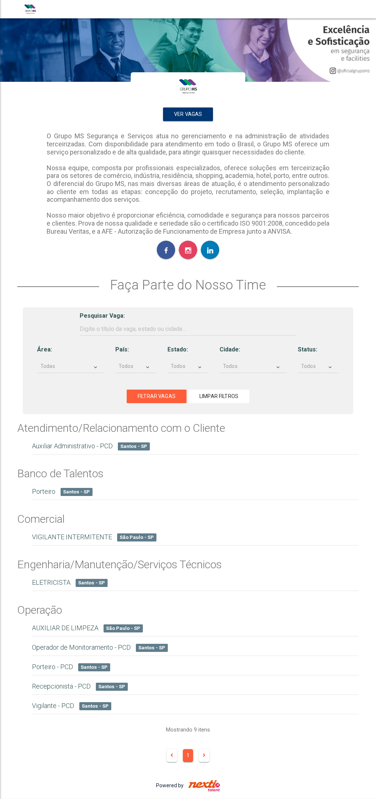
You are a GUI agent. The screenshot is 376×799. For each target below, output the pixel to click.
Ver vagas (188, 114)
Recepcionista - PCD (78, 686)
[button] (71, 370)
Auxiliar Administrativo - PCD (89, 446)
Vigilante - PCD (70, 705)
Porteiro (61, 491)
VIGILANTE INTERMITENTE (93, 537)
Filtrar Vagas (157, 396)
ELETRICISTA (68, 582)
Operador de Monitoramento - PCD (98, 647)
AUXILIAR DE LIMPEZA (86, 628)
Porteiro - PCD (70, 667)
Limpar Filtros (218, 396)
